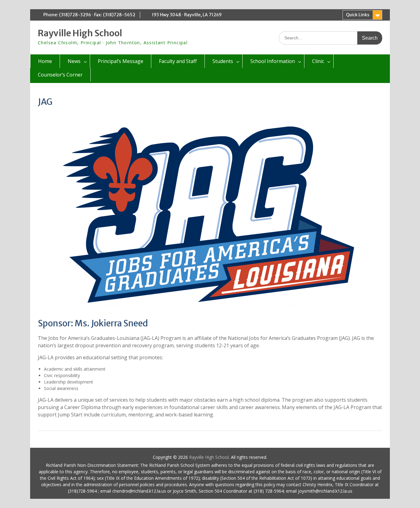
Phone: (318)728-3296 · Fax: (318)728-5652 (89, 15)
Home (45, 61)
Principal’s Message (120, 61)
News (74, 61)
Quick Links (357, 15)
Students (222, 61)
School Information (272, 61)
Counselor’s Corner (60, 74)
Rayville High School (80, 33)
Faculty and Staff (178, 61)
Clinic (318, 61)
